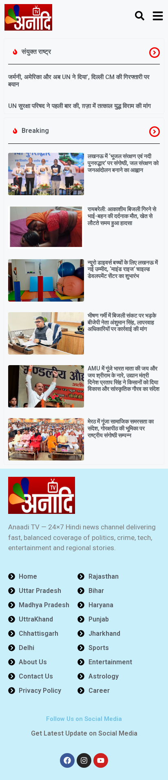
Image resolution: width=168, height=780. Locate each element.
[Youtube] (100, 760)
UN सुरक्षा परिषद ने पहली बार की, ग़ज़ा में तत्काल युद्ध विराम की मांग (79, 106)
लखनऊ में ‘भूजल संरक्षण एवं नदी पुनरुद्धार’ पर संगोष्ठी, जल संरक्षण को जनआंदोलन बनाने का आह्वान (123, 163)
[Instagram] (84, 760)
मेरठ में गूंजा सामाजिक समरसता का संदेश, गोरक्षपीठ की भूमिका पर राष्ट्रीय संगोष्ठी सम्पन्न (121, 428)
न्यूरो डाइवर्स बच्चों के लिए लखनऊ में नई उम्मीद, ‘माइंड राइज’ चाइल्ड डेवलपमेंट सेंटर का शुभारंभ (123, 269)
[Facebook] (67, 760)
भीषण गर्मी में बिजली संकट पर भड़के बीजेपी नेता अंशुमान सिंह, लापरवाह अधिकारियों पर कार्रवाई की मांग (122, 322)
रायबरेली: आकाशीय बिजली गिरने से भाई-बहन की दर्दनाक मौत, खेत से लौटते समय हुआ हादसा (122, 216)
